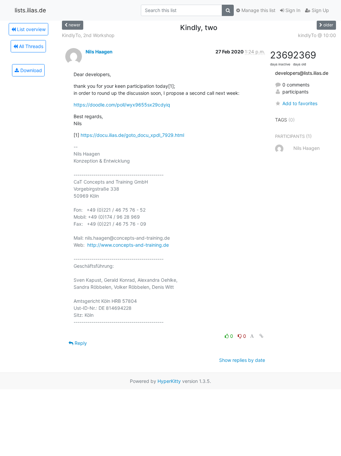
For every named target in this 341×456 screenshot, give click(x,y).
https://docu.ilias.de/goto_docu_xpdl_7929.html (132, 135)
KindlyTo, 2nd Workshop (88, 35)
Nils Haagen (99, 51)
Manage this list (257, 10)
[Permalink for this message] (261, 336)
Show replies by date (242, 360)
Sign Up (319, 10)
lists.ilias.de (30, 10)
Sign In (292, 10)
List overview (31, 29)
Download (30, 70)
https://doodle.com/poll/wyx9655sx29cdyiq (122, 104)
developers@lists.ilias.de (301, 73)
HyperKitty (169, 381)
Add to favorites (299, 103)
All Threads (30, 46)
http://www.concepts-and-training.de (128, 245)
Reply (80, 343)
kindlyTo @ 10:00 (317, 35)
